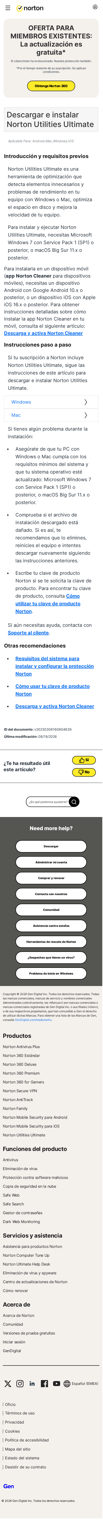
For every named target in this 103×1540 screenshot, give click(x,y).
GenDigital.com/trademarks (33, 1020)
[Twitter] (7, 1384)
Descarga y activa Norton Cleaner (43, 333)
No (87, 772)
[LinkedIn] (32, 1383)
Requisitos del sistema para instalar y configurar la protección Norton (54, 666)
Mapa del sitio (17, 1449)
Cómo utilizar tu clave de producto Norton (47, 603)
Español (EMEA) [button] (85, 1383)
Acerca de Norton (18, 1315)
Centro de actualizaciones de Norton (35, 1281)
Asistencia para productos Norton (32, 1246)
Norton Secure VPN (20, 1090)
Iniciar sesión (14, 1342)
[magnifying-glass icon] (74, 801)
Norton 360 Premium (21, 1073)
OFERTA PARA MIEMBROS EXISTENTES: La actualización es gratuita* (51, 40)
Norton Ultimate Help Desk (26, 1264)
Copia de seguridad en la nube (29, 1186)
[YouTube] (56, 1383)
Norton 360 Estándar (21, 1055)
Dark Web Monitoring (21, 1221)
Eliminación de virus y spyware (29, 1273)
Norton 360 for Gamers (23, 1082)
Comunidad (13, 1324)
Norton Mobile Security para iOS (31, 1126)
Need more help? (51, 828)
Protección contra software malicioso (35, 1177)
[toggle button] (7, 8)
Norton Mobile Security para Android (35, 1117)
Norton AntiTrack (18, 1099)
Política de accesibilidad (27, 1440)
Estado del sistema (22, 1458)
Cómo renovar (15, 1290)
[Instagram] (20, 1383)
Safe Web (11, 1195)
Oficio (10, 1404)
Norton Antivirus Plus (21, 1046)
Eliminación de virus (20, 1168)
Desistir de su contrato (25, 1467)
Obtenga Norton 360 (51, 86)
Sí (87, 759)
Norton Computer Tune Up (26, 1255)
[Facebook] (44, 1383)
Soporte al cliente (28, 633)
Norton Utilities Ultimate (24, 1135)
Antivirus (10, 1159)
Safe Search (13, 1204)
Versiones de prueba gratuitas (29, 1333)
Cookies (12, 1431)
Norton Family (15, 1108)
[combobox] (51, 801)
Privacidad (14, 1422)
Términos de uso (20, 1413)
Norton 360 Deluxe (19, 1064)
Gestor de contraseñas (22, 1212)
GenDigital (12, 1350)
